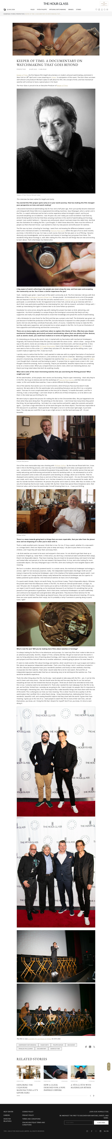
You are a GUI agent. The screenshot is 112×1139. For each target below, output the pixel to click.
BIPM (42, 348)
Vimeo (53, 77)
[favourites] (96, 9)
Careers (7, 1115)
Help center (8, 1112)
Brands (71, 9)
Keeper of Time (22, 75)
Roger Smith (45, 1045)
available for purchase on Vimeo (39, 1039)
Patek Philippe (42, 9)
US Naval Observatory (47, 346)
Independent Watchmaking (27, 1045)
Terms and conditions (31, 1119)
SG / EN (106, 1131)
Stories (78, 9)
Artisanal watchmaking (57, 9)
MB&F (92, 359)
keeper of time (55, 1048)
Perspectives (20, 14)
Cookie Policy (27, 1112)
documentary (41, 1048)
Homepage (7, 14)
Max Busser (69, 359)
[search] (104, 9)
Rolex (33, 9)
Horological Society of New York (40, 297)
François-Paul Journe (58, 231)
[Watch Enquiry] (109, 1068)
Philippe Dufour (60, 465)
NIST (80, 346)
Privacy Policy (28, 1115)
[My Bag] (109, 1065)
